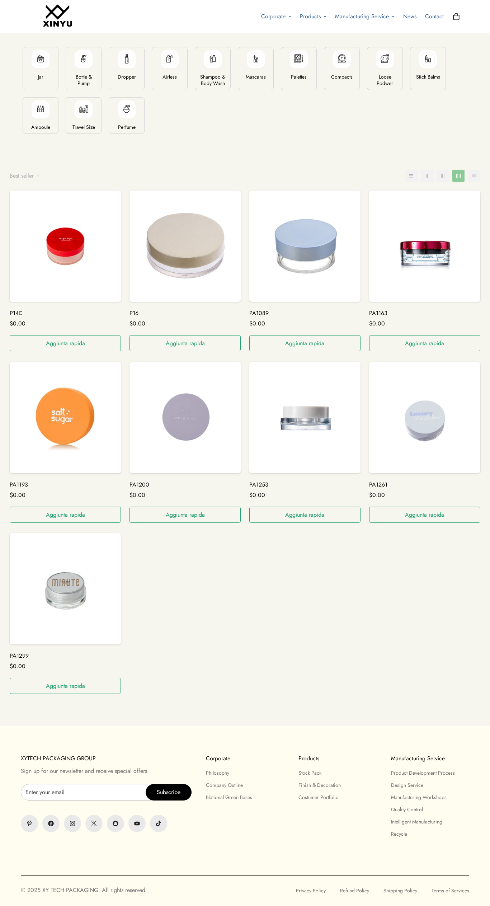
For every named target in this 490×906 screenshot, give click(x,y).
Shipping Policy (400, 890)
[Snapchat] (115, 823)
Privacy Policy (311, 890)
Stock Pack (309, 772)
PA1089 (259, 313)
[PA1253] (305, 417)
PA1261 (378, 484)
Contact (434, 16)
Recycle (399, 833)
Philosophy (217, 772)
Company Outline (224, 785)
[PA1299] (65, 588)
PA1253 (258, 484)
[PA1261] (424, 417)
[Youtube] (137, 823)
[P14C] (65, 246)
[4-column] (458, 176)
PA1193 (19, 484)
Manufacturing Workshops (419, 797)
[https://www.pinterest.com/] (29, 823)
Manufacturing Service (362, 16)
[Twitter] (94, 823)
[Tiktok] (158, 823)
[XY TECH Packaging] (55, 16)
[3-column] (443, 176)
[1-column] (411, 176)
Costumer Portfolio (318, 797)
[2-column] (427, 176)
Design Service (407, 785)
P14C (16, 313)
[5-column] (474, 176)
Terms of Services (450, 890)
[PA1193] (65, 417)
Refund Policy (354, 890)
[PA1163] (424, 246)
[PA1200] (185, 417)
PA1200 (139, 484)
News (409, 16)
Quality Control (407, 809)
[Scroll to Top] (245, 867)
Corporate (273, 16)
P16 (133, 313)
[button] (456, 16)
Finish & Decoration (319, 785)
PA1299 (19, 656)
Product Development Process (423, 772)
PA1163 (378, 313)
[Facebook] (51, 823)
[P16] (185, 246)
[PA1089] (305, 246)
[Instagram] (72, 823)
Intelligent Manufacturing (416, 821)
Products (310, 16)
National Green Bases (229, 797)
